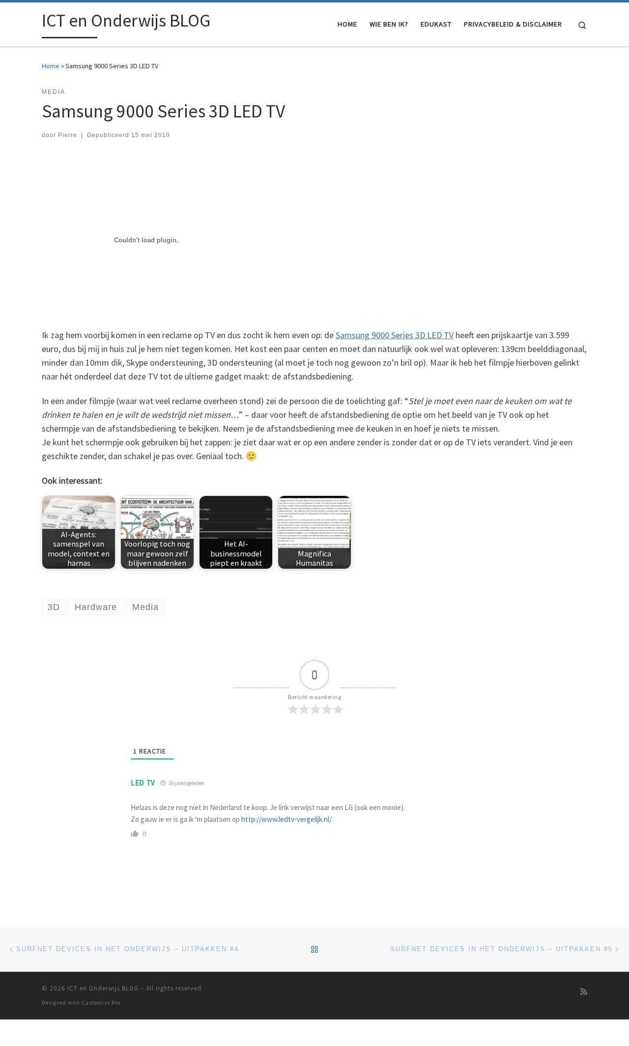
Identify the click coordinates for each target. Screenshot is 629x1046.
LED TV (143, 782)
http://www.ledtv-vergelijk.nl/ (286, 819)
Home (50, 65)
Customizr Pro (101, 1002)
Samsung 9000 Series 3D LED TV (395, 335)
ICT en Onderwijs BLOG (103, 988)
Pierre (67, 135)
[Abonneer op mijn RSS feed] (583, 992)
